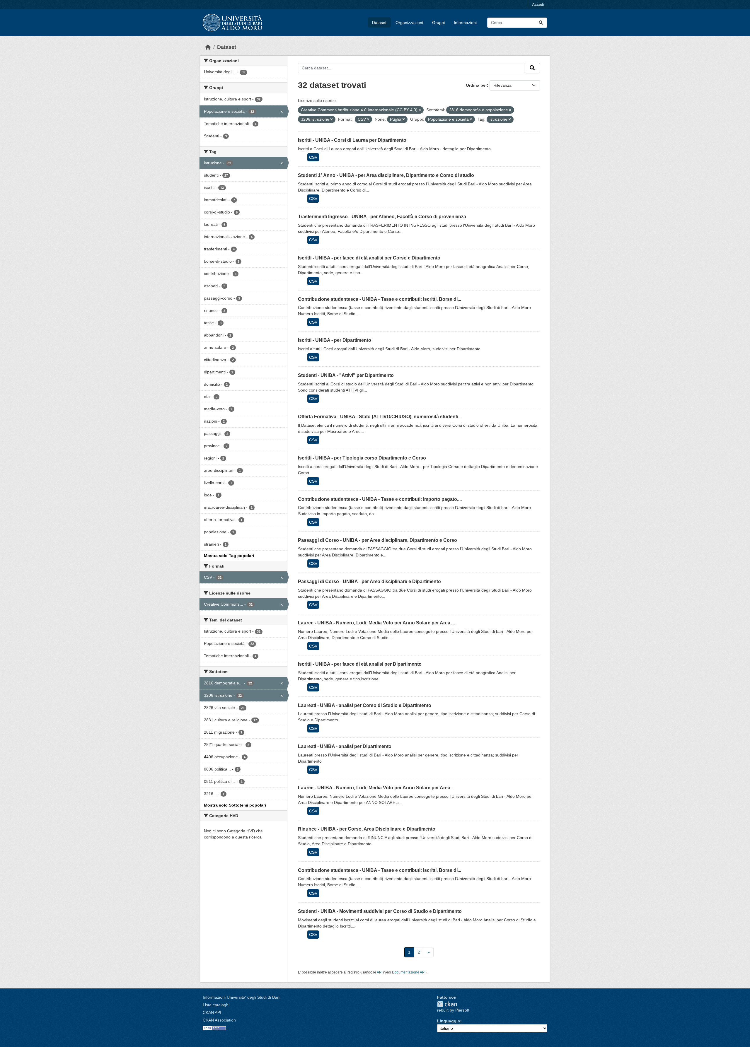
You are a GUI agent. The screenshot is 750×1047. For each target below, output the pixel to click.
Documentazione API (408, 972)
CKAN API (212, 1012)
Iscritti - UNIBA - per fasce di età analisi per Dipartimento (360, 664)
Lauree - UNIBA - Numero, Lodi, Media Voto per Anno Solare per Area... (376, 787)
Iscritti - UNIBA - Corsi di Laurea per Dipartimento (352, 140)
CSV (313, 157)
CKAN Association (219, 1020)
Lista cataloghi (216, 1004)
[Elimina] (420, 110)
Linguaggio (448, 1021)
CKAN (447, 1004)
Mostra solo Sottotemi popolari (235, 805)
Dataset (379, 22)
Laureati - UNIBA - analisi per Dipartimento (344, 746)
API (379, 972)
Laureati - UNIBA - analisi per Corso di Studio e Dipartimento (364, 705)
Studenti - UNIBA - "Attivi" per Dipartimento (346, 375)
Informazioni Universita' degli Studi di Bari (241, 997)
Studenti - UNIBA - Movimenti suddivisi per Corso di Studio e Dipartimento (380, 911)
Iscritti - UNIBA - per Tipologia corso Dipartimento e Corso (362, 457)
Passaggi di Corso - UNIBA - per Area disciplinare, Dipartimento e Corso (377, 540)
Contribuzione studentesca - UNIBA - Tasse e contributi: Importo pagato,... (380, 499)
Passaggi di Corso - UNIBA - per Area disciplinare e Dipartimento (369, 581)
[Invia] (541, 23)
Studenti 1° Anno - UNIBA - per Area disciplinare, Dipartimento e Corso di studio (386, 175)
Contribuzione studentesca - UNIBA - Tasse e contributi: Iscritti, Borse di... (379, 299)
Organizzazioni (409, 22)
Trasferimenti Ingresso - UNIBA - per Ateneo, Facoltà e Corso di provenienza (382, 216)
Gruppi (438, 22)
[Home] (208, 47)
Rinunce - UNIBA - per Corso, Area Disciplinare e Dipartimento (366, 828)
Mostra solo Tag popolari (229, 555)
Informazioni (465, 22)
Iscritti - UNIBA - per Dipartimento (334, 340)
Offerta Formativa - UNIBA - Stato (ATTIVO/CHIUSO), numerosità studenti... (380, 416)
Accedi (538, 4)
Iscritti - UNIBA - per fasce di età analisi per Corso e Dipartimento (369, 257)
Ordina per (476, 85)
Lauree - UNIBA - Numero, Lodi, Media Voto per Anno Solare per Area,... (376, 622)
